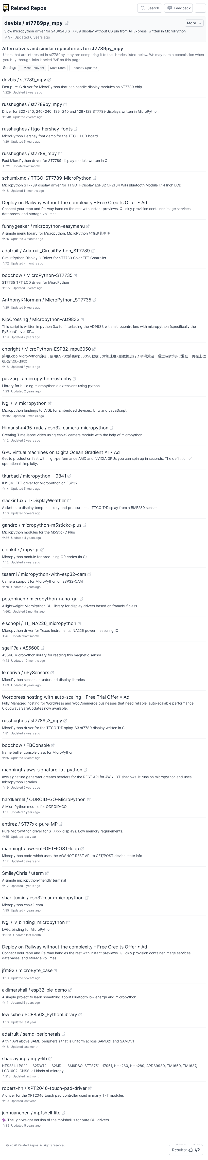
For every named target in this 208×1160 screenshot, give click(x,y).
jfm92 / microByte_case (27, 970)
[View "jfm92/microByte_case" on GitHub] (56, 970)
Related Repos (28, 8)
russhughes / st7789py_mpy (32, 104)
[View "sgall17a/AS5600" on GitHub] (43, 648)
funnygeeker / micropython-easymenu (43, 226)
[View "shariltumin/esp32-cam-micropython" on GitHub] (87, 898)
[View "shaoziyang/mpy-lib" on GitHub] (50, 1059)
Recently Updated (84, 68)
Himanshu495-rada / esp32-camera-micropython (55, 427)
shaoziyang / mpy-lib (24, 1058)
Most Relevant (32, 68)
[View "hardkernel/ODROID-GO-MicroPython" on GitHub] (89, 799)
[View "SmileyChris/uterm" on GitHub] (47, 873)
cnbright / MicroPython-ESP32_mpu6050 (46, 349)
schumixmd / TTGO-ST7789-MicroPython (47, 178)
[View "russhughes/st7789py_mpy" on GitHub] (65, 104)
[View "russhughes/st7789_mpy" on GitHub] (60, 153)
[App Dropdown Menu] (200, 8)
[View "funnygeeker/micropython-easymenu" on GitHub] (88, 226)
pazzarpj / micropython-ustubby (37, 378)
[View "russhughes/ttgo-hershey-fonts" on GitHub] (76, 129)
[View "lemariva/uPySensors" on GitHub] (52, 673)
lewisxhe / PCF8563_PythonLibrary (39, 1014)
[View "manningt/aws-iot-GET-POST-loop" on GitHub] (82, 849)
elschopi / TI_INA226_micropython (39, 623)
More (191, 23)
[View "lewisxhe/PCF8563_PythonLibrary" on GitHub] (80, 1015)
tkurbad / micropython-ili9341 (34, 476)
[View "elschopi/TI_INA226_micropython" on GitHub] (79, 623)
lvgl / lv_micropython (24, 403)
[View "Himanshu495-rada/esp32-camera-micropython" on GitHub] (112, 428)
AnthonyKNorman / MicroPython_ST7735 (46, 299)
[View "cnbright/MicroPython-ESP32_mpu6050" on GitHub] (94, 349)
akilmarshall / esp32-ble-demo (34, 990)
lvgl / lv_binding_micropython (33, 922)
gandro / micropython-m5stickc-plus (41, 525)
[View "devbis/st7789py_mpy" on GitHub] (67, 23)
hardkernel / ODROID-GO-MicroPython (44, 799)
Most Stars (57, 68)
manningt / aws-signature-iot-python (42, 769)
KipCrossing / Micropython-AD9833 (40, 319)
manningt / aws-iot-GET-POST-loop (40, 848)
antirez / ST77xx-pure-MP (30, 824)
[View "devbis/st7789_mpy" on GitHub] (49, 80)
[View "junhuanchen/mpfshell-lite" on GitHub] (63, 1113)
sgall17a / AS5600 (21, 648)
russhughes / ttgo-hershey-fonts (37, 128)
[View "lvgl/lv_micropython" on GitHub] (50, 403)
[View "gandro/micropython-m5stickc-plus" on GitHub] (84, 525)
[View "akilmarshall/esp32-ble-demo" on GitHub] (70, 990)
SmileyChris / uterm (23, 873)
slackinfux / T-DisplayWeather (34, 500)
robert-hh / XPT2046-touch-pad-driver (44, 1088)
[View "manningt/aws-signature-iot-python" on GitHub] (85, 770)
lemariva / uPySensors (25, 672)
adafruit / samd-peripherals (31, 1034)
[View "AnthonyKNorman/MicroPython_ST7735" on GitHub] (94, 300)
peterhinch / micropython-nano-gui (40, 598)
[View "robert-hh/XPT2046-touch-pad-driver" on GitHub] (90, 1088)
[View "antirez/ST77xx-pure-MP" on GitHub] (61, 824)
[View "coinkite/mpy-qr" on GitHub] (42, 550)
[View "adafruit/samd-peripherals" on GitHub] (63, 1034)
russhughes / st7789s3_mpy (32, 720)
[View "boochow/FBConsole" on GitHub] (53, 745)
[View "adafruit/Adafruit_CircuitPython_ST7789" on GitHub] (93, 251)
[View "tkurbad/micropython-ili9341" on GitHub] (69, 476)
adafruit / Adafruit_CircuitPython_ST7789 (46, 250)
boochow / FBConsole (26, 745)
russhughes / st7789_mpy (29, 153)
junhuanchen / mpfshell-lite (31, 1112)
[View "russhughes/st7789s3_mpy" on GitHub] (65, 721)
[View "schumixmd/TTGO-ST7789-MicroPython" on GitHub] (95, 178)
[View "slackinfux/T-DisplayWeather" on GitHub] (69, 501)
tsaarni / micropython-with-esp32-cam (44, 574)
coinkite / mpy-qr (20, 549)
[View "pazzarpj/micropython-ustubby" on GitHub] (75, 379)
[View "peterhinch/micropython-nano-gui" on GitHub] (81, 599)
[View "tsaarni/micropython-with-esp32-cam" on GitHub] (89, 574)
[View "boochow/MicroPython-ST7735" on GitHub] (76, 275)
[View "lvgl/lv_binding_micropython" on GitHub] (68, 922)
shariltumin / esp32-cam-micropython (43, 897)
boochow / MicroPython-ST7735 (37, 275)
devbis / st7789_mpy (24, 79)
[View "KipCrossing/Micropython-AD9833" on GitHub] (82, 319)
